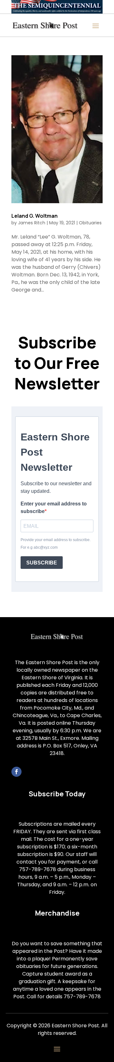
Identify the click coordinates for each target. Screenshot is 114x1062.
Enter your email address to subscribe (54, 507)
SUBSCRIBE (41, 562)
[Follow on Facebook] (16, 772)
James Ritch (31, 223)
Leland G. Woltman (34, 215)
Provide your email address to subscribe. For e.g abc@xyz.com (56, 544)
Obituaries (90, 223)
